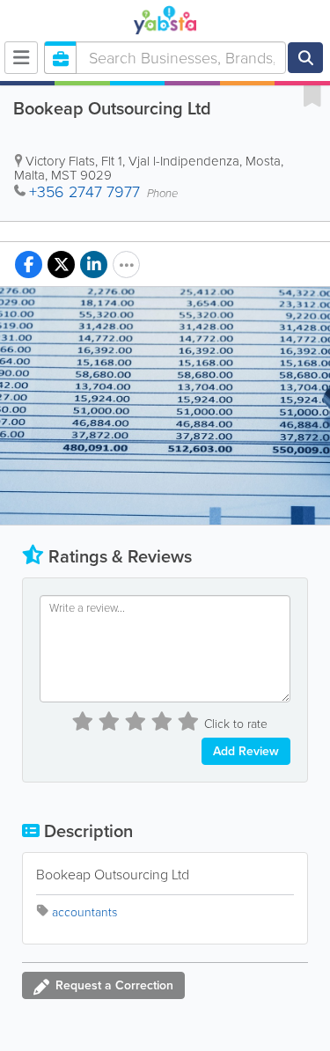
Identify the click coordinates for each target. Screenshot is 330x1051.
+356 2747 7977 (84, 191)
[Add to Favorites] (312, 95)
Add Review (246, 751)
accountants (84, 912)
